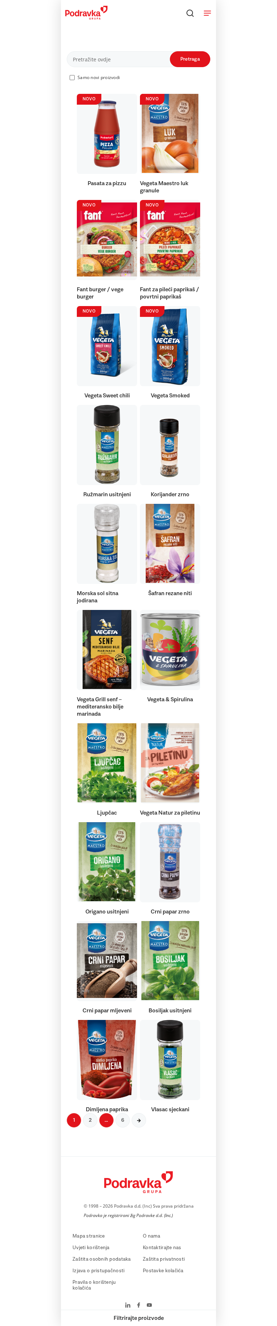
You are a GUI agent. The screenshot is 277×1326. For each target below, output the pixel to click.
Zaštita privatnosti (164, 1259)
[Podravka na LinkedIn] (128, 1306)
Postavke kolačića (163, 1270)
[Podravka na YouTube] (149, 1306)
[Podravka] (86, 18)
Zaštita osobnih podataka (101, 1259)
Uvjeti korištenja (91, 1247)
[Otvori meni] (207, 13)
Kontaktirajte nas (162, 1247)
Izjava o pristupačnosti (98, 1270)
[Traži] (190, 13)
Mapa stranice (88, 1236)
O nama (152, 1236)
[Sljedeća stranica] (139, 1120)
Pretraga (190, 59)
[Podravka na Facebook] (138, 1306)
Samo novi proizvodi (99, 77)
